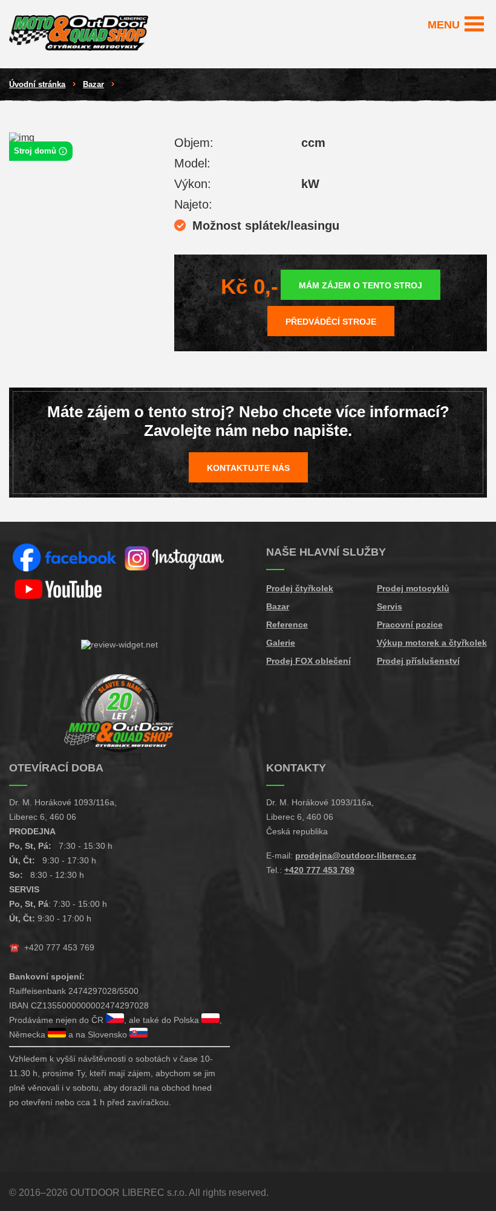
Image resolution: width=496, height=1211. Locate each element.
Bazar (93, 84)
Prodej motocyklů (413, 588)
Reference (287, 624)
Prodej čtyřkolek (299, 588)
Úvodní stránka (37, 84)
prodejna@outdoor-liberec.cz (355, 855)
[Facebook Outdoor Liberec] (64, 558)
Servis (389, 606)
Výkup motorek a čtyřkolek (432, 643)
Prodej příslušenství (418, 661)
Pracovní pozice (410, 624)
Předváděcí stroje (331, 321)
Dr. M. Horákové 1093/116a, (63, 802)
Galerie (280, 643)
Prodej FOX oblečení (308, 661)
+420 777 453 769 (59, 947)
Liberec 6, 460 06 (42, 817)
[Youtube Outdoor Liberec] (64, 590)
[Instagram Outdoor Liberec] (175, 558)
